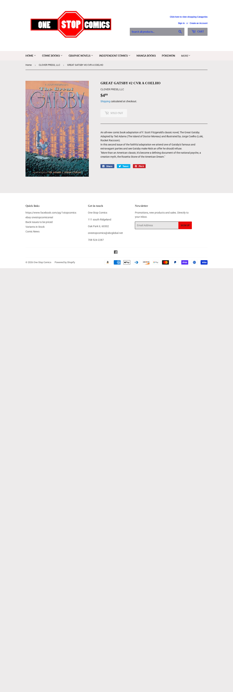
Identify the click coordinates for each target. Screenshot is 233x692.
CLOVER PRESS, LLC (49, 65)
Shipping (105, 101)
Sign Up (185, 225)
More (184, 55)
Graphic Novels (80, 55)
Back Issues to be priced (39, 222)
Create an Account (199, 23)
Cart (200, 31)
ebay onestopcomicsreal (39, 217)
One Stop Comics (42, 262)
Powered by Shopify (65, 262)
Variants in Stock (35, 226)
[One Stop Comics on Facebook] (116, 252)
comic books (51, 55)
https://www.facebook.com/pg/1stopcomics (50, 212)
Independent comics (113, 55)
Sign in (181, 23)
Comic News (32, 231)
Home (29, 55)
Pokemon (168, 55)
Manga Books (146, 55)
